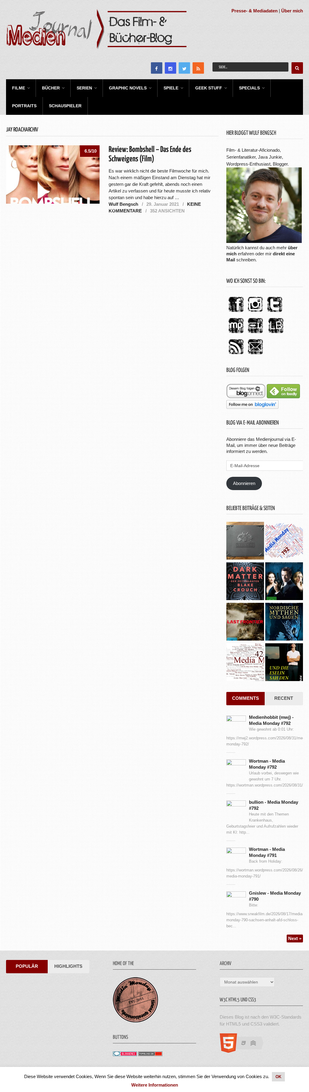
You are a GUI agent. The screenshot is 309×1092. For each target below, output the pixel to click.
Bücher (51, 88)
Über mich (292, 10)
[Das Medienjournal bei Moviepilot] (236, 333)
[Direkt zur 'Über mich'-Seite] (264, 241)
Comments (245, 698)
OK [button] (278, 1076)
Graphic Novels (128, 88)
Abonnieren (244, 483)
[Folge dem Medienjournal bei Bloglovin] (252, 407)
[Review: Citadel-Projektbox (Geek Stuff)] (245, 541)
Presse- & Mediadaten (254, 10)
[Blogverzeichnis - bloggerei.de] (125, 1054)
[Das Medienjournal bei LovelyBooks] (275, 333)
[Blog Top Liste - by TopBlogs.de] (150, 1054)
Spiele (171, 88)
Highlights (68, 966)
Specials (249, 88)
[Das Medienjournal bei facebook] (236, 312)
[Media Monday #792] (284, 541)
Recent (283, 698)
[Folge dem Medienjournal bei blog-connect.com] (246, 396)
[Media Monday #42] (245, 663)
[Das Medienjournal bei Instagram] (255, 312)
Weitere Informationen (154, 1084)
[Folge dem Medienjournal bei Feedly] (283, 396)
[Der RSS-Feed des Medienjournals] (236, 354)
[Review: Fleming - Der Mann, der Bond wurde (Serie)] (284, 582)
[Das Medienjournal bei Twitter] (274, 312)
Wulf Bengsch (123, 204)
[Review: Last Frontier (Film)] (245, 622)
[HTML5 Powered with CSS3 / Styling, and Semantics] (244, 1051)
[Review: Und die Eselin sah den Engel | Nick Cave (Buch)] (284, 663)
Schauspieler (65, 105)
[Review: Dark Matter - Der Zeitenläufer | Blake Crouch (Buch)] (245, 582)
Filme (18, 88)
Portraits (24, 105)
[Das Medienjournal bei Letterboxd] (255, 333)
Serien (84, 88)
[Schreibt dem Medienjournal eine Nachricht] (255, 354)
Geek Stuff (208, 88)
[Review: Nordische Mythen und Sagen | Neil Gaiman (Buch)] (284, 622)
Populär (27, 966)
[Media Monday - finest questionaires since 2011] (135, 1020)
